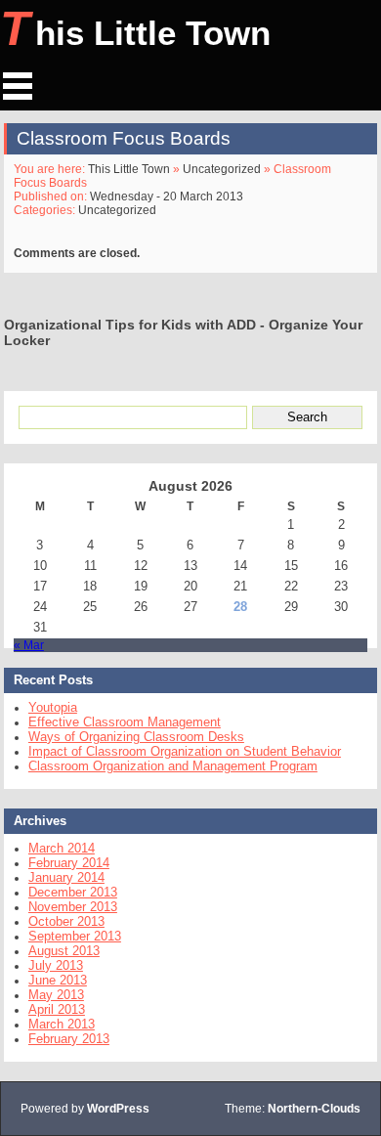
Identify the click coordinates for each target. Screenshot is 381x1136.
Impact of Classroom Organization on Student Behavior (184, 751)
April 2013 (56, 1009)
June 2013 (57, 980)
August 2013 (64, 950)
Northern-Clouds (314, 1108)
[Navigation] (17, 86)
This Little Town (135, 28)
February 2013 (68, 1038)
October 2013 (66, 921)
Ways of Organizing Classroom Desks (136, 736)
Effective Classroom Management (124, 722)
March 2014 (61, 848)
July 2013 (55, 965)
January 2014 (66, 877)
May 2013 (56, 994)
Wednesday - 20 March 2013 (166, 196)
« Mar (29, 645)
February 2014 (68, 862)
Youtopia (52, 707)
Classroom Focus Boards (124, 138)
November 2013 (72, 906)
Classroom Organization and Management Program (173, 766)
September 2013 (74, 936)
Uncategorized (222, 169)
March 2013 (61, 1024)
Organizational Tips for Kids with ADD (130, 324)
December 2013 (72, 892)
